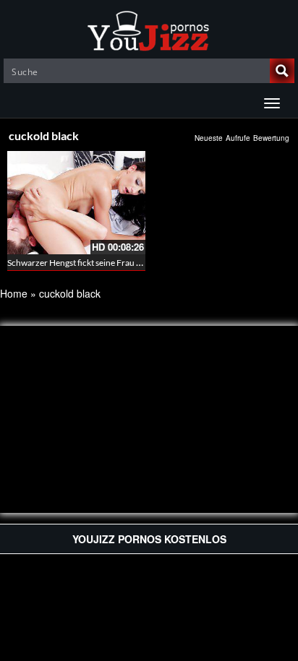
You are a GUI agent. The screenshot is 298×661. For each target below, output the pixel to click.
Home (13, 293)
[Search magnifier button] (282, 71)
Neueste (209, 138)
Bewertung (271, 138)
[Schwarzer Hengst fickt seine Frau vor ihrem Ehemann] (76, 202)
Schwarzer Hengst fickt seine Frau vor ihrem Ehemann (108, 262)
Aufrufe (238, 138)
